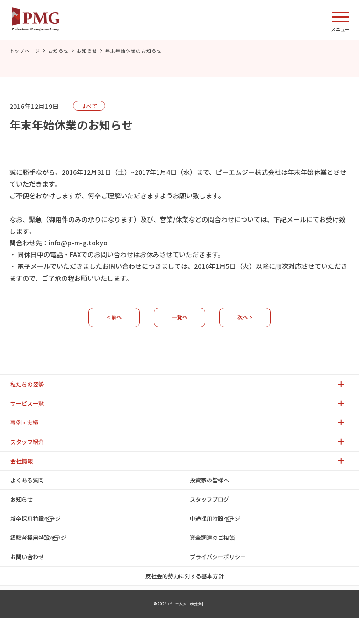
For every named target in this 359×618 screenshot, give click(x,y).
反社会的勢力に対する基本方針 (184, 576)
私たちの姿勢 (27, 384)
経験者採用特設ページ (38, 537)
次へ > (244, 317)
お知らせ (58, 50)
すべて (89, 106)
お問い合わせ (27, 557)
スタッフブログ (209, 499)
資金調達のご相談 (212, 537)
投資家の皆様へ (209, 480)
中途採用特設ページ (215, 518)
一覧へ (179, 317)
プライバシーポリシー (218, 557)
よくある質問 (27, 480)
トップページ (24, 50)
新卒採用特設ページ (35, 518)
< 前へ (114, 317)
